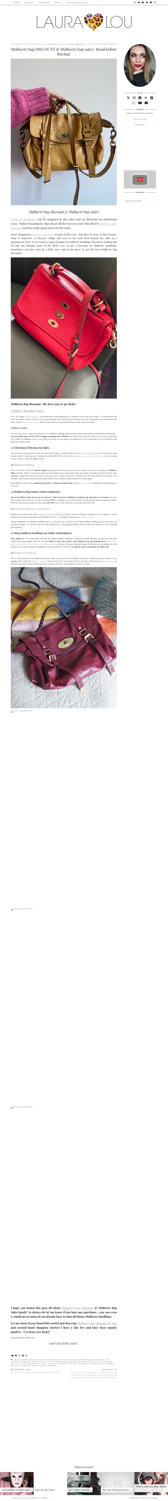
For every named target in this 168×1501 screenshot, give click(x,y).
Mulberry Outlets (24, 464)
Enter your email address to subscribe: (140, 113)
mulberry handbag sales (91, 1364)
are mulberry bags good (26, 1360)
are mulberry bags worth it (55, 1360)
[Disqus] (64, 1419)
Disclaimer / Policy (77, 2)
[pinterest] (151, 98)
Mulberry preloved (107, 561)
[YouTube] (143, 2)
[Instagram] (135, 2)
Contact (29, 2)
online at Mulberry (32, 417)
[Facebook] (147, 2)
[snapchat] (133, 103)
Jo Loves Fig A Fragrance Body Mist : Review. (35, 1371)
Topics (57, 2)
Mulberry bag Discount (77, 1308)
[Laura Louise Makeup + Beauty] (84, 20)
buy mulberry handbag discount (87, 1360)
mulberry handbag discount (62, 1364)
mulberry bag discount (90, 1362)
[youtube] (140, 103)
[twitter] (128, 98)
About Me (44, 2)
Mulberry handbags (23, 219)
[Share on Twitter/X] (19, 1356)
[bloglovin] (145, 98)
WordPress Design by (143, 1498)
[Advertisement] (143, 149)
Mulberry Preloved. (25, 552)
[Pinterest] (139, 2)
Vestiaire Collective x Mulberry (32, 508)
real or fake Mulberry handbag (39, 1366)
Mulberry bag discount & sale (97, 1323)
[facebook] (139, 98)
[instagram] (134, 98)
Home (17, 2)
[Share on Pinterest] (23, 1356)
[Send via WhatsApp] (26, 1356)
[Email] (151, 2)
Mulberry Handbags (74, 44)
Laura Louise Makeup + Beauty (33, 1498)
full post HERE (86, 483)
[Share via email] (12, 1356)
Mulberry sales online (30, 422)
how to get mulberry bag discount (58, 1362)
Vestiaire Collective (88, 517)
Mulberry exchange (39, 561)
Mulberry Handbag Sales (27, 411)
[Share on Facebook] (16, 1356)
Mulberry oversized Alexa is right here (88, 456)
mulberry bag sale (37, 1364)
